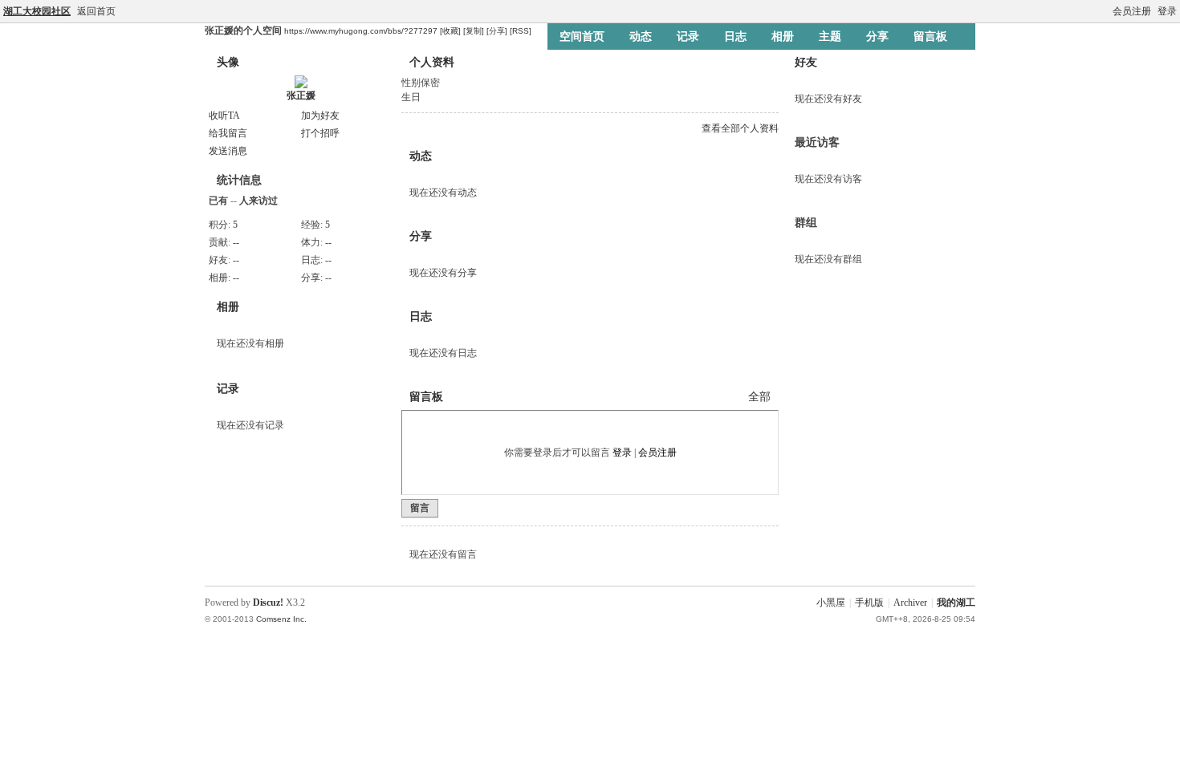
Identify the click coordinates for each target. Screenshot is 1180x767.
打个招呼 (320, 133)
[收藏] (450, 30)
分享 (877, 36)
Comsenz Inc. (281, 619)
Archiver (910, 602)
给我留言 (228, 133)
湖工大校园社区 (37, 11)
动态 (640, 36)
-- (236, 242)
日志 (735, 36)
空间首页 (581, 36)
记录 (688, 36)
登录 (1167, 11)
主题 (830, 36)
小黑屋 (830, 602)
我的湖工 (956, 602)
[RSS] (520, 30)
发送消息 (228, 150)
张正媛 (301, 95)
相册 (782, 36)
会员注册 (1132, 11)
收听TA (224, 115)
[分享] (496, 30)
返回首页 (96, 11)
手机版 (869, 602)
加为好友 (320, 115)
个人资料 (431, 62)
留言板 (930, 36)
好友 (806, 62)
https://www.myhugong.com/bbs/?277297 (360, 30)
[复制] (473, 30)
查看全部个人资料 (740, 128)
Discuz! (268, 602)
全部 (759, 397)
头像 (228, 62)
